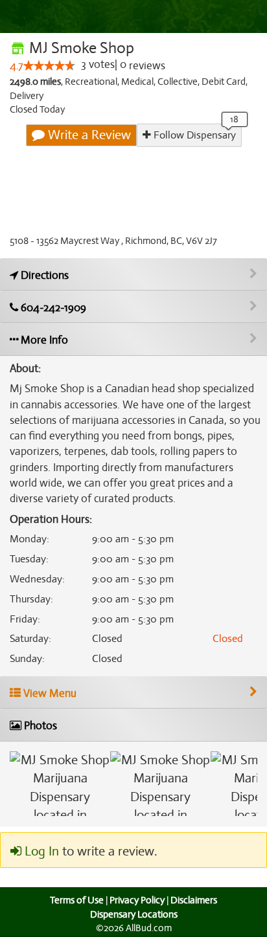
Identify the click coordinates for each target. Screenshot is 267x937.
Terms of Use (77, 900)
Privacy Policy (137, 900)
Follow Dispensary (193, 135)
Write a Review (88, 135)
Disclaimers (193, 900)
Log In (40, 851)
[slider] (49, 65)
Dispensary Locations (134, 914)
